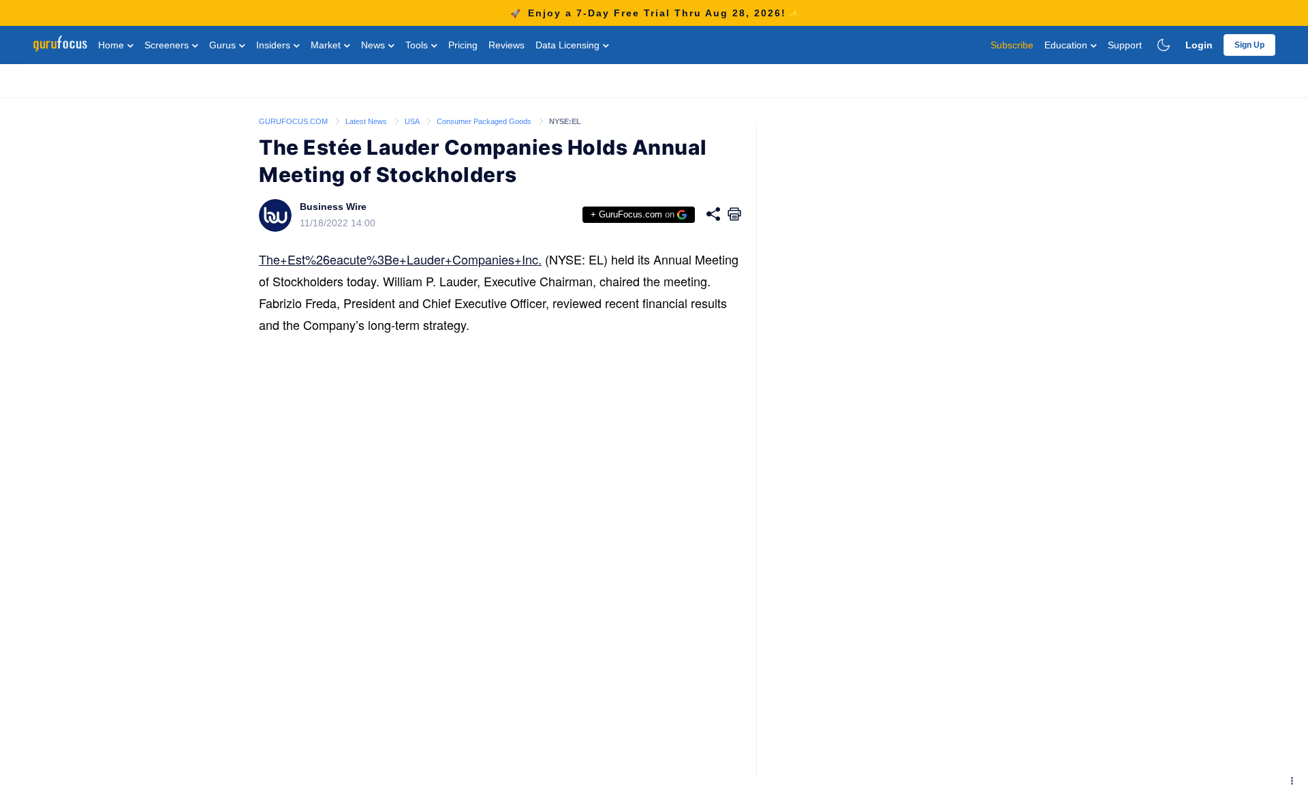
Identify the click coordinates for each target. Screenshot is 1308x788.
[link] (294, 120)
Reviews (506, 45)
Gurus (223, 45)
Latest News (367, 121)
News (374, 45)
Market (327, 45)
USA (413, 121)
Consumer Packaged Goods (485, 121)
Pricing (463, 45)
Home (112, 45)
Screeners (167, 45)
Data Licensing (568, 45)
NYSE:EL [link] (565, 121)
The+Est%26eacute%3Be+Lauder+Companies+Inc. (400, 259)
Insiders (274, 45)
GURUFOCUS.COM (294, 121)
